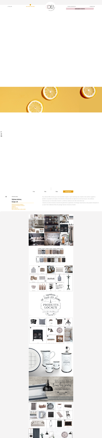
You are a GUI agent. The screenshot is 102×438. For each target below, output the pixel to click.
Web (45, 191)
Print (34, 191)
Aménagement (68, 191)
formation (92, 6)
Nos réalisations (30, 6)
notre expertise (72, 6)
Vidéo (57, 191)
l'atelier (9, 6)
